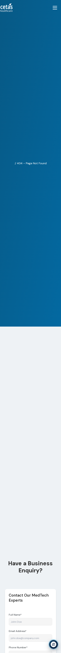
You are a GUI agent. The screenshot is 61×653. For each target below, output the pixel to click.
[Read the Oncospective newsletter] (53, 644)
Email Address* (17, 631)
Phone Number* (18, 647)
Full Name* (15, 614)
